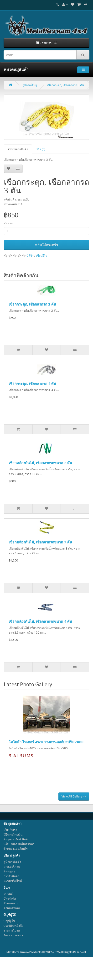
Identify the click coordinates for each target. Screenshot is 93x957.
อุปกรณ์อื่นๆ (29, 85)
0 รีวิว (30, 256)
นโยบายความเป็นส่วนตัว (19, 844)
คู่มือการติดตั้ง (12, 862)
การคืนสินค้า (11, 876)
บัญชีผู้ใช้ (9, 921)
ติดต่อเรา (9, 871)
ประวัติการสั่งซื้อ (13, 926)
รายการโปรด (12, 930)
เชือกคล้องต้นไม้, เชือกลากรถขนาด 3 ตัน (40, 542)
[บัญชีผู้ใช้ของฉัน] (65, 5)
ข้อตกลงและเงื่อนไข (16, 849)
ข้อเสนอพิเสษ (12, 908)
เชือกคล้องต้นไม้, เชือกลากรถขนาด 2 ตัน (40, 462)
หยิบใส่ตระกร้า (46, 244)
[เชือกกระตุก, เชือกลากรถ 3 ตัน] (46, 117)
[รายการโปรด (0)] (72, 5)
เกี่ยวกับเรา (10, 830)
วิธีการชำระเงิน (13, 834)
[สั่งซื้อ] (85, 5)
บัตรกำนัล (10, 899)
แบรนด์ (8, 894)
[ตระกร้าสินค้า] (79, 5)
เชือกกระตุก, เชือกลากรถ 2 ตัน (32, 304)
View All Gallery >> (74, 796)
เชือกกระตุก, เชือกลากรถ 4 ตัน (32, 383)
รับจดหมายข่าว (13, 935)
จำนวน (8, 223)
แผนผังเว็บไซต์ (13, 881)
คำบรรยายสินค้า (18, 149)
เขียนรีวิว (41, 256)
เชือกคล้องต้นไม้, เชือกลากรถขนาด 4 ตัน (40, 621)
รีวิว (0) (40, 149)
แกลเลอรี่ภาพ (12, 867)
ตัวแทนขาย (11, 903)
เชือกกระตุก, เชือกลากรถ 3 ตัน (65, 85)
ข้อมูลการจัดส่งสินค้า (16, 839)
